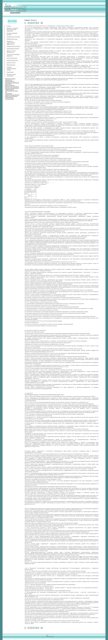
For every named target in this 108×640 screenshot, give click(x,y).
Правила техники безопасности (11, 51)
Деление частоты (11, 62)
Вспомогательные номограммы (11, 75)
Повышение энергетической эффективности (11, 43)
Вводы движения (10, 85)
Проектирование (11, 65)
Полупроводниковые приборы (12, 34)
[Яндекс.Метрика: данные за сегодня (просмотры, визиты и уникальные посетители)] (50, 635)
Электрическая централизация (9, 98)
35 (41, 23)
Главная (9, 26)
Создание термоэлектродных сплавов (11, 69)
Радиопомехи (10, 72)
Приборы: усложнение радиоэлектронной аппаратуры (12, 30)
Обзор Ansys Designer (11, 96)
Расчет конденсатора (12, 58)
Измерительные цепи (12, 39)
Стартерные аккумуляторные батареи (12, 94)
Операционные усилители (13, 36)
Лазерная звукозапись (12, 60)
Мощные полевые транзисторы (10, 79)
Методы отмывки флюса (12, 88)
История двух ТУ (10, 81)
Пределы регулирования (12, 86)
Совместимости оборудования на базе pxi (11, 91)
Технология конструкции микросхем (13, 55)
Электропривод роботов (13, 48)
